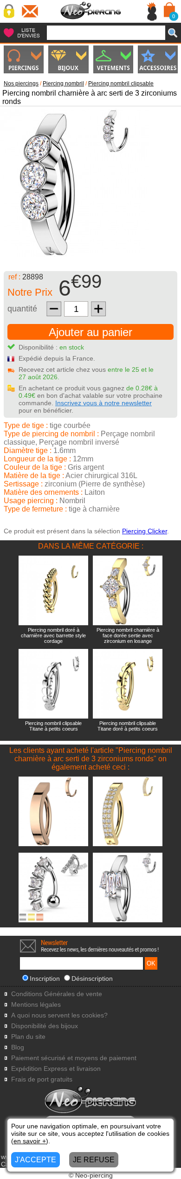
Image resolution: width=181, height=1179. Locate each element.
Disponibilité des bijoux (44, 1026)
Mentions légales (36, 1004)
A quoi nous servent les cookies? (59, 1015)
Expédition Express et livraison (56, 1068)
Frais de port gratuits (41, 1079)
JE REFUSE (94, 1160)
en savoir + (29, 1141)
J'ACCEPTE (35, 1160)
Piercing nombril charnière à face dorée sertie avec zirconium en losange (128, 635)
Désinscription (92, 978)
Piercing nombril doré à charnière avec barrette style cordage (53, 635)
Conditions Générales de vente (56, 994)
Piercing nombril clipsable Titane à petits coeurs (53, 726)
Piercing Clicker (144, 531)
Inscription (45, 978)
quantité (22, 308)
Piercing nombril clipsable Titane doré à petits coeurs (127, 726)
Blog (17, 1047)
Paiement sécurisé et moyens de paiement (73, 1058)
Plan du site (28, 1036)
